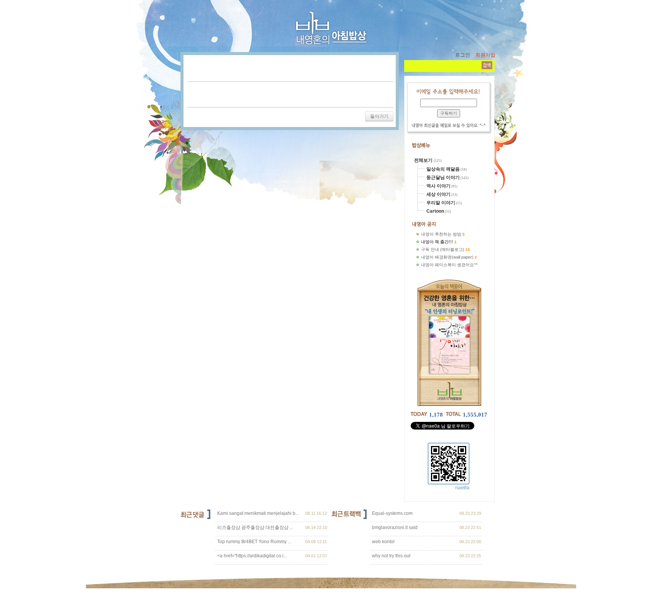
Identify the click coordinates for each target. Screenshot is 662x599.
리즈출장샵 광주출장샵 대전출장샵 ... (255, 527)
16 (467, 249)
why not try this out (390, 555)
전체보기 (424, 160)
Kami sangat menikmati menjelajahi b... (258, 513)
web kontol (383, 541)
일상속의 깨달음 (443, 169)
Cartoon (435, 211)
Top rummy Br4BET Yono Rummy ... (254, 541)
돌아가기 (379, 116)
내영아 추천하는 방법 (441, 234)
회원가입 (485, 55)
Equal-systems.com (392, 513)
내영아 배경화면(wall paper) (447, 257)
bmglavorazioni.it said (394, 527)
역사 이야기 (438, 186)
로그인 (462, 55)
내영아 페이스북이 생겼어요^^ (449, 264)
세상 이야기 (438, 194)
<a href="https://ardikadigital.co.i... (252, 555)
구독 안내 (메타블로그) (442, 249)
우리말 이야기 (440, 202)
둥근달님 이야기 (443, 177)
